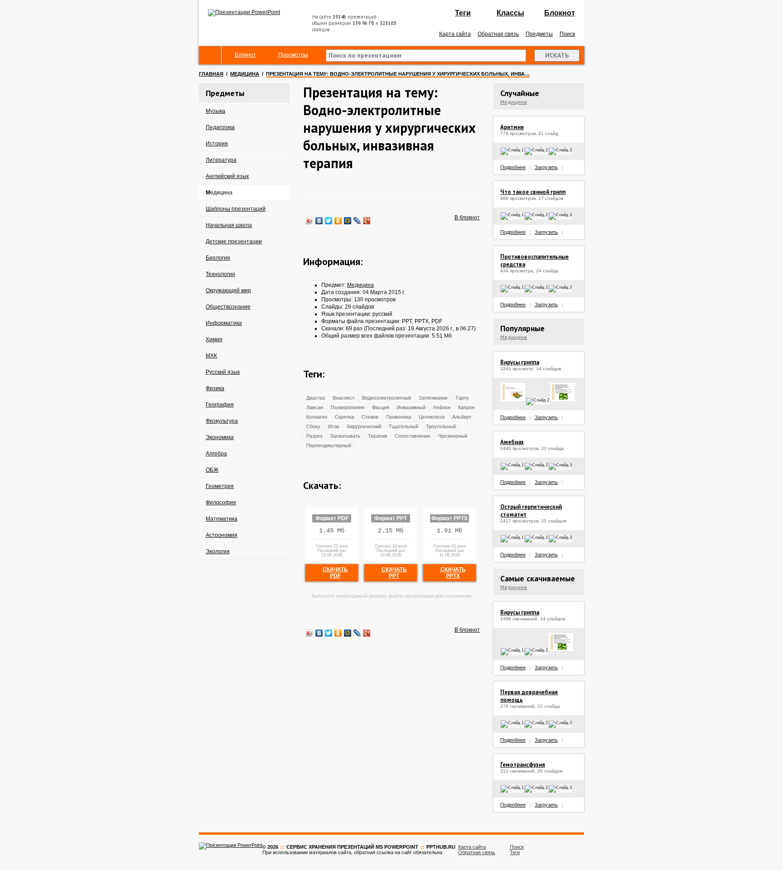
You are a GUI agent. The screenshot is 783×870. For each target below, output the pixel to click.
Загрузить (546, 167)
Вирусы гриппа (519, 362)
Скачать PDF (335, 572)
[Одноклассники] (338, 221)
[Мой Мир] (348, 221)
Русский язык (223, 372)
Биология (218, 258)
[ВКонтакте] (319, 221)
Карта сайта (455, 34)
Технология (220, 274)
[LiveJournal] (357, 221)
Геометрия (220, 486)
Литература (221, 160)
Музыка (215, 111)
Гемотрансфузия (522, 764)
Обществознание (228, 307)
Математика (221, 519)
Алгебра (216, 453)
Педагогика (220, 127)
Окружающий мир (228, 290)
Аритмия (512, 127)
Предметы (539, 34)
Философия (221, 502)
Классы (510, 13)
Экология (218, 551)
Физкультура (222, 421)
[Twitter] (329, 221)
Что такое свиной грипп (533, 192)
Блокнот (559, 13)
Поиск (567, 34)
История (217, 143)
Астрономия (221, 535)
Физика (215, 388)
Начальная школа (229, 225)
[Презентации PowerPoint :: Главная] (244, 12)
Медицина (244, 74)
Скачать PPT (394, 572)
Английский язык (227, 176)
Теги (463, 13)
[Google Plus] (367, 221)
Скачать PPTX (453, 572)
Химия (214, 339)
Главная (211, 74)
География (220, 404)
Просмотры (293, 55)
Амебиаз (512, 442)
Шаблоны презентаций (236, 209)
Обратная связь (498, 34)
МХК (211, 356)
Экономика (220, 437)
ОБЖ (212, 470)
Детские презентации (234, 241)
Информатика (224, 323)
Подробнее (513, 167)
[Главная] (210, 55)
